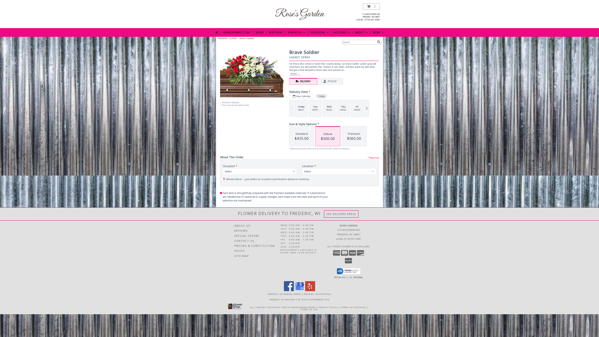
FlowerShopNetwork (302, 307)
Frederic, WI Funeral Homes (284, 294)
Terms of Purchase (353, 307)
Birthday (275, 32)
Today (321, 96)
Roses (260, 32)
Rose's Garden (299, 14)
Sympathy (295, 32)
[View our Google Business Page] (299, 290)
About (360, 32)
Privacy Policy (328, 307)
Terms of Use (309, 309)
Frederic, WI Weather (282, 299)
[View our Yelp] (310, 290)
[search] (378, 42)
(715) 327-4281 (372, 19)
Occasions (317, 32)
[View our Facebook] (289, 290)
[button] (371, 6)
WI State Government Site (313, 299)
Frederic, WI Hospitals (317, 294)
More (376, 32)
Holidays (340, 32)
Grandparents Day (237, 32)
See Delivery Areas (341, 214)
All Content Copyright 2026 (268, 307)
